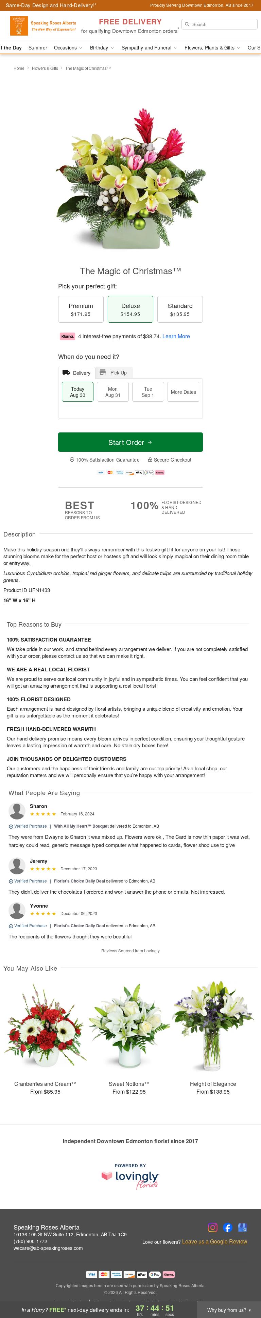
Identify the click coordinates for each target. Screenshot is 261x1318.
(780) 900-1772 (30, 1241)
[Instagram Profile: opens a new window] (213, 1227)
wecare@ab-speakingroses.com (48, 1247)
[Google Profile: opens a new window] (242, 1227)
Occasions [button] (66, 47)
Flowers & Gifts (45, 68)
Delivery (81, 372)
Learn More (176, 336)
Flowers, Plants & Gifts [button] (210, 47)
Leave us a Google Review (214, 1241)
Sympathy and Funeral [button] (147, 47)
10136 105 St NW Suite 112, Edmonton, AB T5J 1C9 (70, 1234)
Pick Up (118, 372)
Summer (38, 47)
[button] (243, 1289)
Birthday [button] (99, 47)
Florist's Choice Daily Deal (79, 881)
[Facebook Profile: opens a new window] (227, 1227)
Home (19, 68)
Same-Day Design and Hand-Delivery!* (51, 4)
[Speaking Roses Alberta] (45, 26)
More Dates (183, 391)
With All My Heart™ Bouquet (81, 826)
